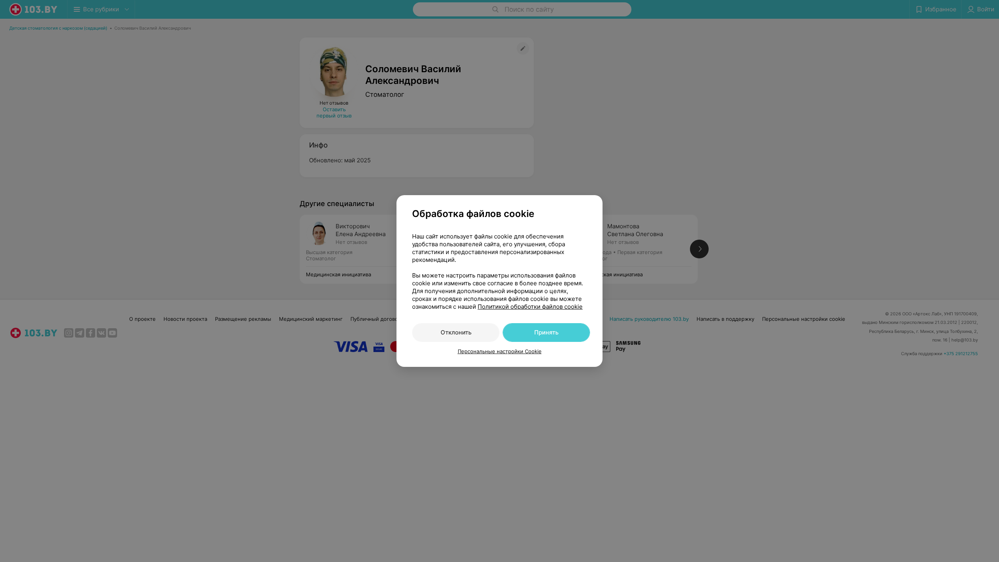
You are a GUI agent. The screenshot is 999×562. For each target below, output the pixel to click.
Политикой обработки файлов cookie (530, 306)
